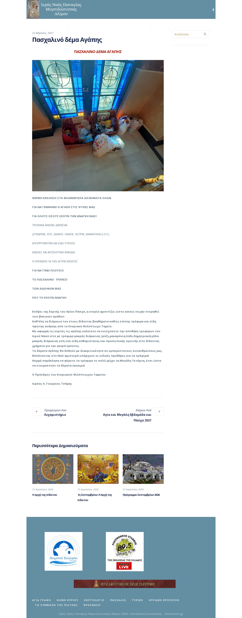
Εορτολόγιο (94, 600)
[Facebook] (213, 9)
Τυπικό (137, 600)
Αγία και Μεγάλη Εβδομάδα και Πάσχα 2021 (127, 417)
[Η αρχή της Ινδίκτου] (52, 469)
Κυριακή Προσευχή (164, 600)
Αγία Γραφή (41, 600)
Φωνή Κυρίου (67, 600)
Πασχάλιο (118, 600)
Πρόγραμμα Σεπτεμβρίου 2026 (141, 495)
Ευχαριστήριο (55, 415)
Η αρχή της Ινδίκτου (44, 495)
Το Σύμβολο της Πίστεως (56, 605)
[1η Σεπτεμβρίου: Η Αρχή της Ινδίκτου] (98, 469)
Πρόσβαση (92, 605)
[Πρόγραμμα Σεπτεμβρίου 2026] (143, 469)
